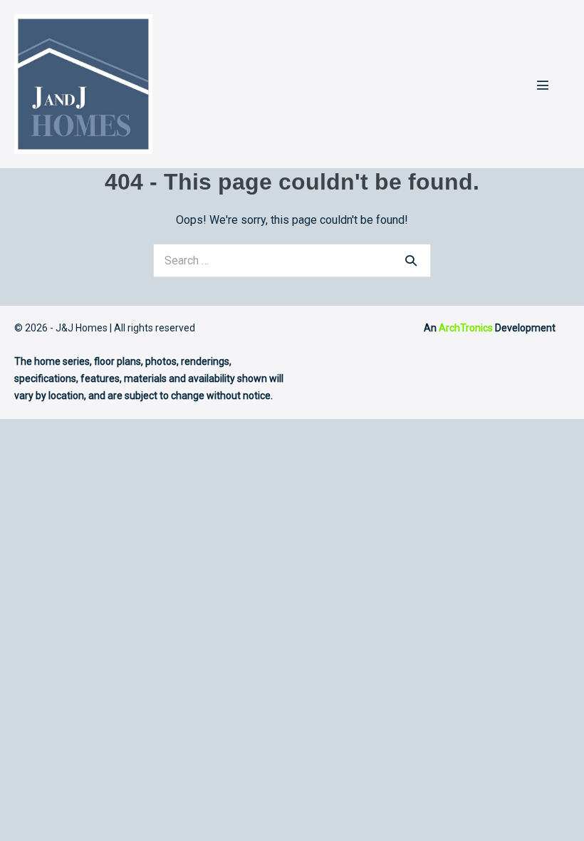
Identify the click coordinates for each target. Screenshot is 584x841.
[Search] (411, 260)
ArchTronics (466, 328)
